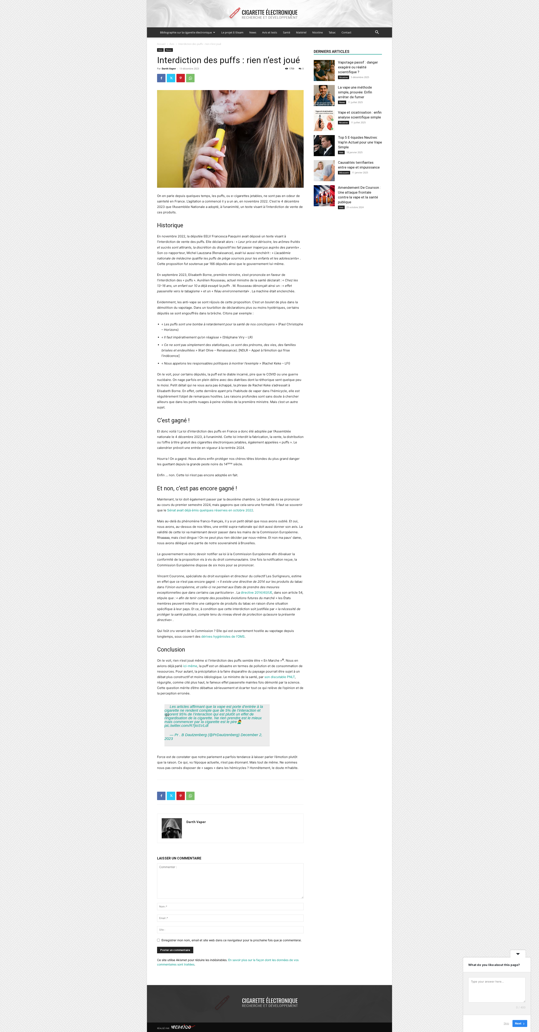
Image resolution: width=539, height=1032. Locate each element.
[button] (377, 33)
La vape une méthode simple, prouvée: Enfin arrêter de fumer (355, 92)
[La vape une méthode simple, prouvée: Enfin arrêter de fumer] (324, 95)
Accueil (161, 44)
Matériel (301, 32)
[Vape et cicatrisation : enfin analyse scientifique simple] (324, 120)
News (252, 32)
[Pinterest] (180, 78)
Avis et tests (269, 32)
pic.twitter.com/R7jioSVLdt (186, 725)
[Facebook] (161, 78)
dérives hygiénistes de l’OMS (223, 636)
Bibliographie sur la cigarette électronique (186, 32)
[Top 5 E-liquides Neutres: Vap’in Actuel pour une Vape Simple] (324, 145)
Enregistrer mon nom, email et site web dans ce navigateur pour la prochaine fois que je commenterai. (231, 940)
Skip (506, 1023)
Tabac (332, 32)
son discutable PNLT (279, 677)
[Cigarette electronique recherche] (269, 13)
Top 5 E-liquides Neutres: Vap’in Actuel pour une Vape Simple (360, 142)
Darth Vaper (169, 68)
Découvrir (344, 172)
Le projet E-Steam (232, 32)
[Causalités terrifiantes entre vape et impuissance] (324, 170)
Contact (346, 32)
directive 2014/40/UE (256, 592)
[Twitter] (171, 78)
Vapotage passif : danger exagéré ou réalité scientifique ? (358, 67)
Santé (286, 32)
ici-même (190, 666)
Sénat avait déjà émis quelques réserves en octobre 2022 (210, 510)
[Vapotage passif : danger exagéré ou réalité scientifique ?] (324, 70)
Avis (171, 44)
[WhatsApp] (190, 78)
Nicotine (317, 32)
